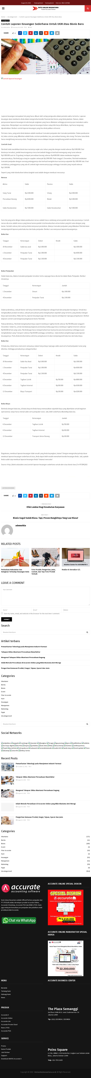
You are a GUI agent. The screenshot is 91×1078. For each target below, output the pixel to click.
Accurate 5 (5, 1015)
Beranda (4, 988)
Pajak (3, 712)
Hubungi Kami (38, 3)
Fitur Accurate (6, 695)
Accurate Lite (6, 1021)
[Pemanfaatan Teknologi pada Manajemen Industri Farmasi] (7, 767)
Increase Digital (51, 1075)
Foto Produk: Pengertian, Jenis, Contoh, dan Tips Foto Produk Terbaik (43, 572)
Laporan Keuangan (8, 488)
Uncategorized (5, 20)
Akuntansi (4, 681)
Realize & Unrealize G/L (71, 570)
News (3, 997)
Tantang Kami (49, 3)
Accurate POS (6, 1031)
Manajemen (5, 705)
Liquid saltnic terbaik (81, 476)
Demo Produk (6, 1049)
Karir (3, 699)
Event (3, 692)
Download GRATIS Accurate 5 (11, 1059)
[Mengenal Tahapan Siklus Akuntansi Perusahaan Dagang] (7, 793)
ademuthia (6, 27)
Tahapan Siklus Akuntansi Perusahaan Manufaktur (20, 652)
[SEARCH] (87, 632)
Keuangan (4, 702)
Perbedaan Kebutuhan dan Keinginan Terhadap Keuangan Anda (15, 571)
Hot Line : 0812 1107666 (63, 3)
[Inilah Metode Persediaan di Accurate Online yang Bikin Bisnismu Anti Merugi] (7, 807)
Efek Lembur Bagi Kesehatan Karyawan (45, 507)
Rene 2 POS (5, 1028)
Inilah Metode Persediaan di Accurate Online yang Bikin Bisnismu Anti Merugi (31, 663)
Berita (3, 685)
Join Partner (5, 1052)
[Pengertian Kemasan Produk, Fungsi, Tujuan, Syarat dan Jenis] (7, 820)
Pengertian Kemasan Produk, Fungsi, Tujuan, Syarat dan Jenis (25, 668)
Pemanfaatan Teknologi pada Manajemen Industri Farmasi (24, 647)
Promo (3, 1046)
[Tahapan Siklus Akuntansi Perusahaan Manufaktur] (7, 780)
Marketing (4, 709)
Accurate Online (6, 1018)
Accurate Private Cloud (9, 1024)
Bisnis (3, 688)
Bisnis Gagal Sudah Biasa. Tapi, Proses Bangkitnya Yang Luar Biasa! (45, 518)
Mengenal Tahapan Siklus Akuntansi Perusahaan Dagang (23, 657)
